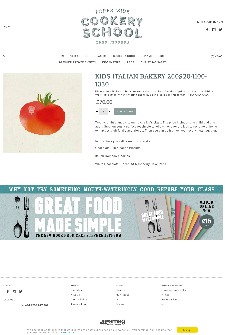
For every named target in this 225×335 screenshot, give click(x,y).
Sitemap (164, 294)
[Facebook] (8, 291)
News (163, 304)
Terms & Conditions (171, 285)
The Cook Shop (79, 299)
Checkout (121, 290)
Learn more (66, 332)
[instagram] (214, 29)
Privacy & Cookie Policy (173, 290)
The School (77, 290)
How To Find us (168, 299)
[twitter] (221, 29)
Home (74, 285)
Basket (119, 285)
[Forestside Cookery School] (112, 25)
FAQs (119, 299)
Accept (187, 330)
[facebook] (207, 29)
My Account (122, 294)
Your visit (76, 294)
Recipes (120, 304)
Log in (7, 26)
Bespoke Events (80, 304)
